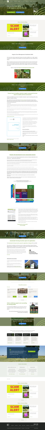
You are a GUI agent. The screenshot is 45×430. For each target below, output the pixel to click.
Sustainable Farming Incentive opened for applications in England (20, 243)
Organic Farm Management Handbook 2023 (26, 67)
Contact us (31, 1)
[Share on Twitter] (35, 424)
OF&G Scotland (35, 1)
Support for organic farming (10, 139)
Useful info (19, 1)
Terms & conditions (27, 428)
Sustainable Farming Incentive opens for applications (22, 240)
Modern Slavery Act (33, 425)
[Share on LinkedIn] (37, 424)
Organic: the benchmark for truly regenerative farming (22, 154)
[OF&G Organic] (8, 1)
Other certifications (20, 12)
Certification (11, 1)
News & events (22, 1)
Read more (9, 35)
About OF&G (15, 1)
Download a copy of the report (10, 116)
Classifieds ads (27, 1)
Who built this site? (36, 428)
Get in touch (22, 47)
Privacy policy (23, 428)
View (14, 296)
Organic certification (11, 12)
